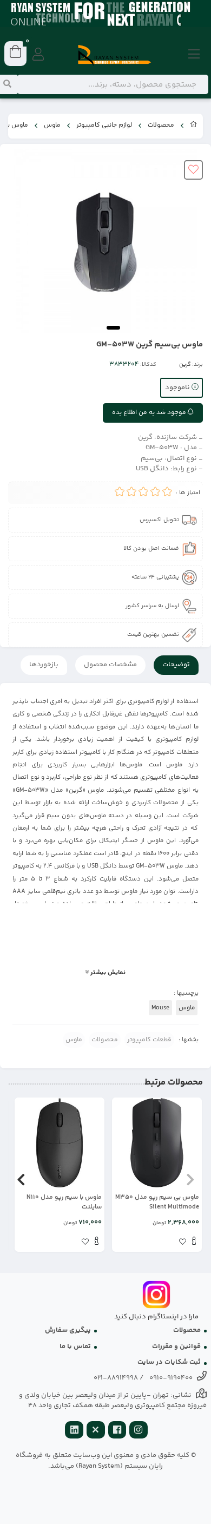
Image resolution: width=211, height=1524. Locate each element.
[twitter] (96, 1431)
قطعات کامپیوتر (149, 1040)
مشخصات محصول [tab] (110, 664)
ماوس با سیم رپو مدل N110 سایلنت (64, 1202)
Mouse (160, 1008)
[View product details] (194, 1242)
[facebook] (117, 1431)
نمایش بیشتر (107, 972)
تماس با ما (75, 1346)
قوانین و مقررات (176, 1346)
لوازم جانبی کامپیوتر (104, 125)
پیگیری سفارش (68, 1330)
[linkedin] (74, 1431)
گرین (185, 364)
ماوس (52, 125)
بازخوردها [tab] (43, 664)
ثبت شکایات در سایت (169, 1362)
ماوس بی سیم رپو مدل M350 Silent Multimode (157, 1202)
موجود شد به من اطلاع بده (150, 413)
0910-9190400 (171, 1377)
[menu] (194, 55)
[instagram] (138, 1431)
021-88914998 (116, 1377)
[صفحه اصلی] (193, 126)
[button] (190, 1180)
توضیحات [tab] (176, 664)
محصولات (161, 125)
